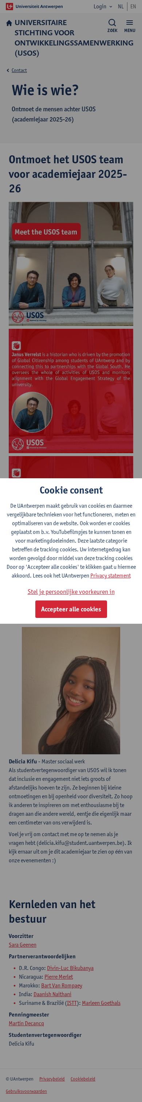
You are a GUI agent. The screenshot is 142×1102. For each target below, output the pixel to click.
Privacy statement (110, 575)
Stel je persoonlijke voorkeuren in (71, 591)
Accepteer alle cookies (71, 609)
